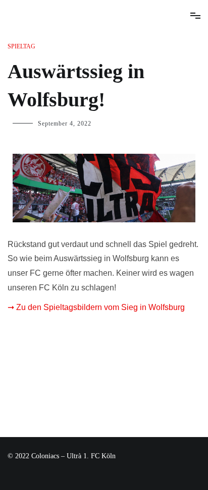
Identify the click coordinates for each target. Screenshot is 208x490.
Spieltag (21, 46)
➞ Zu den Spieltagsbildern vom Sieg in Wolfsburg (96, 307)
